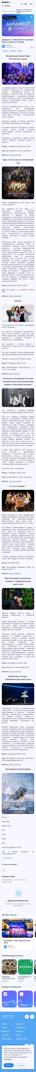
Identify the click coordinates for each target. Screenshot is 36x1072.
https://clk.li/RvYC (15, 573)
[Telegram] (27, 1017)
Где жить (5, 1035)
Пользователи (21, 1028)
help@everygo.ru (8, 1016)
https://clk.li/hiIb (14, 374)
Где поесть (20, 1024)
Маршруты (6, 1031)
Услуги (18, 1035)
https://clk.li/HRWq (15, 296)
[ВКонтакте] (32, 1017)
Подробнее (8, 1059)
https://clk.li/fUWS (15, 481)
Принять (9, 1065)
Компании (19, 1031)
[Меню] (31, 4)
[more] (31, 4)
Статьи (11, 11)
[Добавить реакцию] (4, 870)
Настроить (21, 1065)
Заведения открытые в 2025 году (8, 978)
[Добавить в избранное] (31, 17)
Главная (4, 11)
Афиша (4, 1024)
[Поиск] (22, 4)
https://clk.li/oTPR (15, 155)
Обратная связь (21, 1039)
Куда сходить (7, 1039)
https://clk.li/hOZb (15, 672)
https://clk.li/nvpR (15, 764)
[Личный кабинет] (26, 4)
